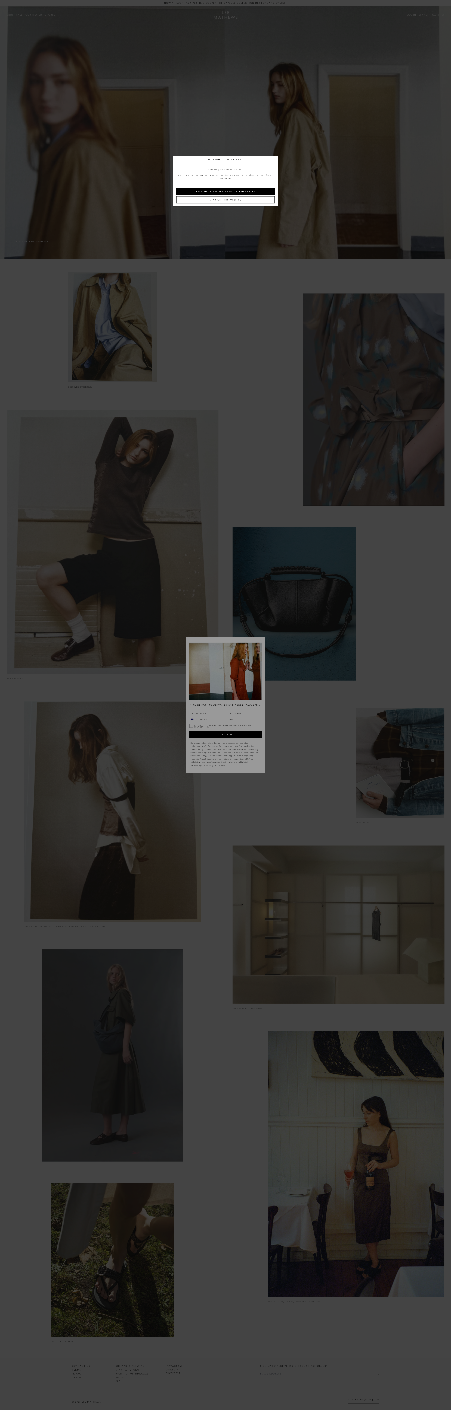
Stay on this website (225, 200)
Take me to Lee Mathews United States (225, 191)
